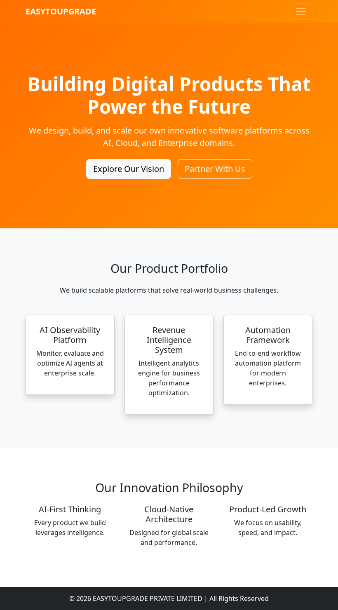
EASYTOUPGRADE (61, 11)
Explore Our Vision (128, 168)
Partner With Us (215, 168)
